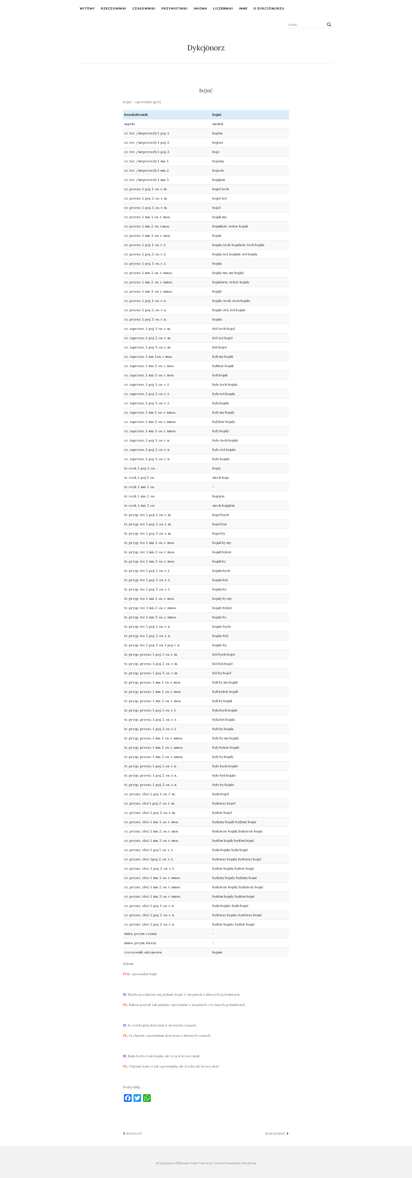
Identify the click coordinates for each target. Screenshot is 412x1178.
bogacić (133, 1133)
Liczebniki (223, 8)
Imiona (200, 8)
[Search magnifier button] (329, 24)
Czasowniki (143, 8)
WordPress (249, 1163)
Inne (243, 8)
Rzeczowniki (113, 8)
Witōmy (87, 8)
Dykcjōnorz (206, 47)
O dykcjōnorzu (268, 8)
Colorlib (218, 1163)
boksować (276, 1133)
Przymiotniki (174, 8)
